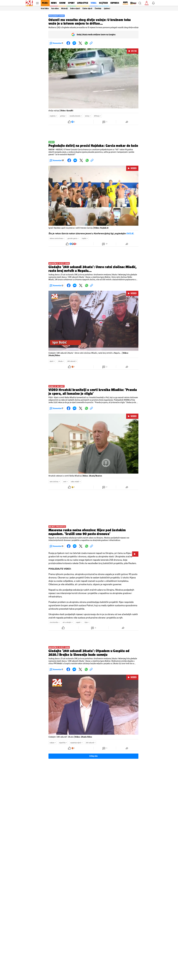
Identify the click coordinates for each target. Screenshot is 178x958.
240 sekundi (71, 361)
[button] (139, 3)
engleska (53, 116)
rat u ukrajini (67, 622)
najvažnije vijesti (75, 743)
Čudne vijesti (87, 8)
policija (62, 116)
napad (78, 622)
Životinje (98, 8)
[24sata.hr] (29, 3)
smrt (64, 482)
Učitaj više (93, 756)
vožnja (87, 116)
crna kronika (54, 622)
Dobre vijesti (75, 8)
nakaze (52, 743)
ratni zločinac (54, 482)
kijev (86, 622)
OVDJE (130, 233)
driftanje (97, 116)
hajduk (84, 238)
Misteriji (64, 8)
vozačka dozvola (75, 116)
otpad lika (62, 743)
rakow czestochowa (56, 238)
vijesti (51, 361)
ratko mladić (75, 482)
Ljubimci (107, 8)
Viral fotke (45, 8)
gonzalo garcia (72, 238)
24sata (60, 361)
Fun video (55, 8)
